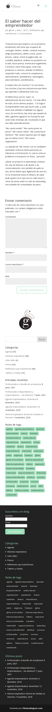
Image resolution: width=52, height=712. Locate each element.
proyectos (24, 482)
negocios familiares (26, 473)
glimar (11, 30)
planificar (31, 477)
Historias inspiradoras (15, 356)
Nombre (9, 252)
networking (41, 473)
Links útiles (10, 360)
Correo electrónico (14, 264)
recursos (34, 482)
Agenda (8, 351)
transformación (37, 490)
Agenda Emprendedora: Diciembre (20, 399)
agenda (9, 429)
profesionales (11, 482)
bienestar (34, 433)
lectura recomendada (14, 468)
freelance (28, 455)
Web (7, 276)
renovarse (10, 486)
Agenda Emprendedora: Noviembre (21, 406)
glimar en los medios (14, 460)
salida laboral (22, 486)
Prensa (8, 364)
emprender (26, 451)
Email (7, 522)
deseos (20, 446)
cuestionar (10, 446)
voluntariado (11, 495)
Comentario (10, 216)
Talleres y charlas (13, 373)
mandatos (30, 468)
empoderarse (31, 446)
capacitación (26, 442)
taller (41, 486)
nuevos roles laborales (15, 477)
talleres (9, 490)
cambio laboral (29, 438)
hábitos (29, 464)
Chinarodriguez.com (32, 708)
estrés (8, 455)
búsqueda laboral (13, 438)
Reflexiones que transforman (18, 368)
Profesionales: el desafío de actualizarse (23, 384)
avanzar (24, 433)
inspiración (39, 464)
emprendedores (12, 451)
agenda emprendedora (24, 429)
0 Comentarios (25, 33)
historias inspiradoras (34, 460)
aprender (40, 429)
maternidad (11, 473)
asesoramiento (12, 433)
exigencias (18, 455)
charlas (36, 442)
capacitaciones (12, 442)
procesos (41, 477)
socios (33, 486)
